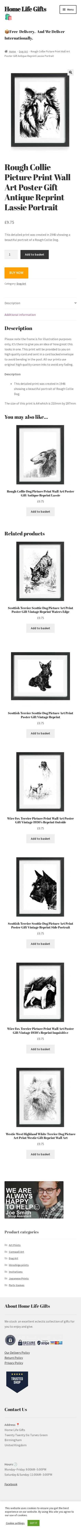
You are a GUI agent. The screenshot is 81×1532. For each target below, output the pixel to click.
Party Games (16, 1285)
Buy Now (16, 273)
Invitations (16, 1272)
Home (12, 51)
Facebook (11, 1484)
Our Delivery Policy (17, 1353)
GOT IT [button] (33, 1523)
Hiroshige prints (19, 1265)
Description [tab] (12, 303)
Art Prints (15, 1245)
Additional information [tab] (20, 315)
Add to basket (34, 254)
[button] (70, 72)
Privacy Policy (14, 1363)
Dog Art (23, 51)
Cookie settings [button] (15, 1523)
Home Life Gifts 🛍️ (25, 13)
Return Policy (14, 1358)
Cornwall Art (16, 1252)
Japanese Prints (19, 1278)
